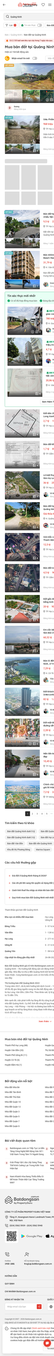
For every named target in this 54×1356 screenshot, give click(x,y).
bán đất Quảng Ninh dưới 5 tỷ (21, 831)
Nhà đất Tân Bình (13, 1092)
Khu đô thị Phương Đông (18, 849)
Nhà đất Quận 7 (12, 1121)
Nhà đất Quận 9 (12, 1126)
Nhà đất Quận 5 (12, 1116)
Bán (7, 34)
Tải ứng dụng (30, 4)
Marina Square (43, 849)
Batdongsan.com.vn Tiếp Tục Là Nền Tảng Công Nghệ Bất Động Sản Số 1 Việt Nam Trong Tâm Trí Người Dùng (27, 1151)
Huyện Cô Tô (12, 1059)
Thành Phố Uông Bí (16, 1055)
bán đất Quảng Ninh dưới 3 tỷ (21, 837)
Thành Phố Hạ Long (16, 1045)
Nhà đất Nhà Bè (12, 1087)
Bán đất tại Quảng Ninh (35, 34)
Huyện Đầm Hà (13, 1064)
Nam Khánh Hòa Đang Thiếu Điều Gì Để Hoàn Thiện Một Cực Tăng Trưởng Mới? (27, 1179)
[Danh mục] (4, 4)
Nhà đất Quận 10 (13, 1101)
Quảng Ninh (16, 34)
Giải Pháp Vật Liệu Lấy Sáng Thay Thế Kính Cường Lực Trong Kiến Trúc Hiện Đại (27, 1165)
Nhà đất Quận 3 (12, 1111)
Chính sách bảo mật (41, 1328)
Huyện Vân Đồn (14, 1050)
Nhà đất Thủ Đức (12, 1096)
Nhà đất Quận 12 (13, 1106)
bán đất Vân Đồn (15, 843)
